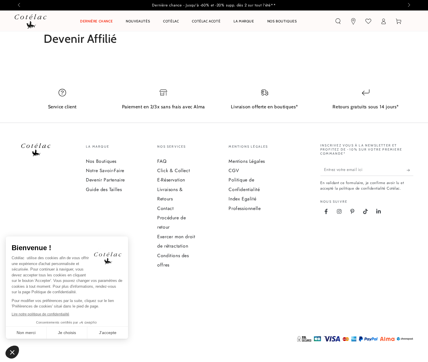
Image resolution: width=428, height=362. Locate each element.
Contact (165, 208)
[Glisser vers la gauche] (19, 5)
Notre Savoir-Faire (105, 170)
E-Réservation (171, 179)
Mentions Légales (247, 161)
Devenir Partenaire (105, 179)
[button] (338, 21)
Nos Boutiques (101, 161)
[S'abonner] (410, 170)
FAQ (162, 161)
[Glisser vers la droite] (408, 5)
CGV (234, 170)
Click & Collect (173, 170)
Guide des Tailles (104, 189)
